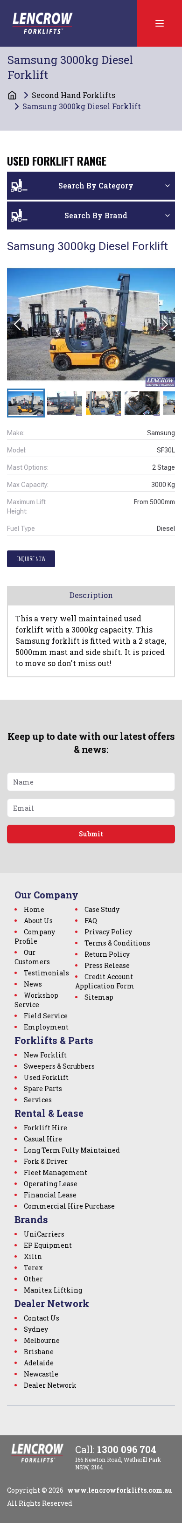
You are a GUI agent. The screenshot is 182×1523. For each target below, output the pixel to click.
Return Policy (107, 954)
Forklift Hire (45, 1127)
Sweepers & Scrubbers (59, 1066)
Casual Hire (43, 1138)
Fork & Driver (46, 1161)
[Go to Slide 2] (65, 403)
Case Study (101, 909)
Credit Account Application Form (104, 981)
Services (38, 1099)
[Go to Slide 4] (142, 403)
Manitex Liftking (53, 1290)
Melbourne (42, 1340)
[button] (91, 324)
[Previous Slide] (17, 324)
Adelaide (39, 1362)
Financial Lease (50, 1194)
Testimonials (46, 972)
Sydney (36, 1329)
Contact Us (41, 1318)
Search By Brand (95, 215)
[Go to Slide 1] (26, 403)
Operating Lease (50, 1183)
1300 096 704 (126, 1449)
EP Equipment (48, 1245)
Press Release (107, 965)
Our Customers (32, 957)
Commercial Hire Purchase (69, 1206)
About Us (38, 920)
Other (33, 1278)
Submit (91, 833)
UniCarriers (44, 1234)
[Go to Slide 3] (103, 403)
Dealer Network (50, 1385)
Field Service (46, 1015)
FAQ (90, 920)
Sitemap (98, 997)
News (33, 984)
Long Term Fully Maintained (72, 1150)
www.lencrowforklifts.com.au (119, 1490)
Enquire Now (31, 559)
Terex (33, 1267)
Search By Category (95, 185)
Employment (46, 1026)
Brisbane (39, 1351)
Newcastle (41, 1374)
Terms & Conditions (117, 943)
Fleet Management (55, 1172)
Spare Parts (43, 1088)
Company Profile (34, 936)
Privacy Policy (108, 931)
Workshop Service (36, 1000)
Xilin (33, 1256)
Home (34, 909)
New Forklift (45, 1054)
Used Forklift (46, 1077)
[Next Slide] (164, 324)
